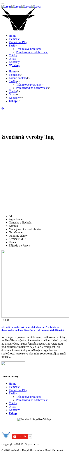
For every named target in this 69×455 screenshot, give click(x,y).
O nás (12, 406)
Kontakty (14, 409)
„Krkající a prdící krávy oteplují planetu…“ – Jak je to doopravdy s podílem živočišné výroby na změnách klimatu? (32, 328)
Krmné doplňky (18, 390)
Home (12, 383)
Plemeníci (14, 386)
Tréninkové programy (28, 396)
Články (13, 403)
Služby (13, 393)
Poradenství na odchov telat (32, 400)
